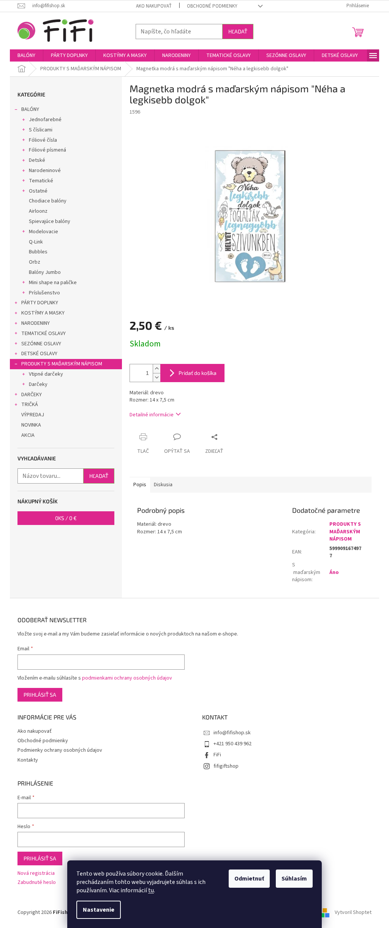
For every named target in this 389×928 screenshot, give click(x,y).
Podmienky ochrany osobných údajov (59, 750)
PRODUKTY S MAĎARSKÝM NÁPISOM (61, 364)
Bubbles (38, 252)
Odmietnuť (249, 878)
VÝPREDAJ (32, 415)
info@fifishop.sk (232, 733)
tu (151, 890)
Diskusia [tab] (163, 485)
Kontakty (27, 760)
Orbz (34, 262)
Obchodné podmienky (212, 6)
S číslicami (40, 130)
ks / (66, 518)
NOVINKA (31, 425)
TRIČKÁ (29, 404)
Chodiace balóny (47, 201)
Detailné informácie (152, 415)
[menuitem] (26, 55)
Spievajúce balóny (49, 221)
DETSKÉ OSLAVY (39, 353)
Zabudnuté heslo (36, 882)
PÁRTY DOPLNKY (39, 303)
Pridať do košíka (198, 373)
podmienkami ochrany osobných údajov (127, 678)
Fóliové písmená (47, 150)
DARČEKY (31, 394)
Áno (334, 572)
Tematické (41, 181)
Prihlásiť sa (40, 694)
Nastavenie (98, 910)
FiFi (217, 755)
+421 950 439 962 (232, 744)
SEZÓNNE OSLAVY (41, 344)
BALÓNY (30, 109)
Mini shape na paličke (53, 282)
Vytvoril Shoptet (353, 912)
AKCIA (28, 435)
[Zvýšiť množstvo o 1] (156, 368)
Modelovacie (43, 232)
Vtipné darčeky (46, 374)
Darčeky (38, 384)
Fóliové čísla (43, 140)
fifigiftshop (226, 766)
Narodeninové (45, 170)
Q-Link (36, 242)
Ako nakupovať (154, 6)
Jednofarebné (45, 119)
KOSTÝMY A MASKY (43, 313)
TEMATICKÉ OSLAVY (43, 333)
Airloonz (38, 211)
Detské (37, 160)
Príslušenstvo (44, 293)
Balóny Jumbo (45, 272)
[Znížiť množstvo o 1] (156, 377)
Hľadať (237, 31)
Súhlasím (294, 878)
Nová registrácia (36, 873)
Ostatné (38, 191)
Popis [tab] (139, 485)
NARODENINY (35, 323)
